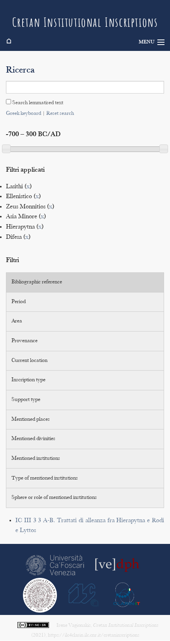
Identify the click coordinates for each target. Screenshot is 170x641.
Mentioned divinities (33, 439)
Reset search (60, 113)
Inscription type (28, 380)
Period (18, 302)
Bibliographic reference (36, 282)
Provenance (24, 341)
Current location (29, 361)
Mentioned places (30, 419)
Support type (25, 400)
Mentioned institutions (35, 458)
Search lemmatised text (37, 103)
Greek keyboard (23, 113)
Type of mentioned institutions (44, 478)
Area (16, 321)
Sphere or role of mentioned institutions (54, 497)
